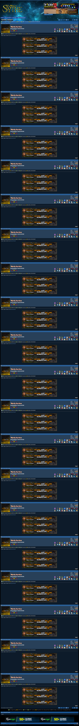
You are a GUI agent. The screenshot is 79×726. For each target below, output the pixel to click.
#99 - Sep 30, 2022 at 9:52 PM (6, 639)
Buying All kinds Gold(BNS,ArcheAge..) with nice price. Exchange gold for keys (57, 709)
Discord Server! (13, 35)
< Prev (59, 707)
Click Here (76, 96)
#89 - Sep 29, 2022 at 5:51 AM (6, 297)
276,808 (77, 25)
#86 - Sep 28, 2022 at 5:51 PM (6, 194)
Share (76, 55)
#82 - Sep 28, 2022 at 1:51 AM (6, 57)
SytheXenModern (3, 723)
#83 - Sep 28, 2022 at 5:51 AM (6, 91)
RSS (77, 723)
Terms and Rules (76, 724)
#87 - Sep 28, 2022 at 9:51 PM (6, 228)
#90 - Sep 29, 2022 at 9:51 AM (6, 331)
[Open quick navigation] (77, 17)
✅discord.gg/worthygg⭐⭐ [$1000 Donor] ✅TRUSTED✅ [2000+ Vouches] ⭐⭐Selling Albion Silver (25, 709)
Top (75, 723)
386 (74, 707)
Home (74, 723)
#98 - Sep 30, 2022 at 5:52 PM (6, 605)
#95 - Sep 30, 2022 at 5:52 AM (6, 502)
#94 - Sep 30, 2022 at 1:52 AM (6, 468)
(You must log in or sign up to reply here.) (7, 707)
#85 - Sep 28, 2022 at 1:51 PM (6, 160)
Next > (77, 707)
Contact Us (69, 723)
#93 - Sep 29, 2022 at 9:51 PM (6, 434)
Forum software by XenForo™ (8, 724)
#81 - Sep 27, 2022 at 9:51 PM (6, 23)
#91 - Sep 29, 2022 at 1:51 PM (6, 365)
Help (71, 723)
